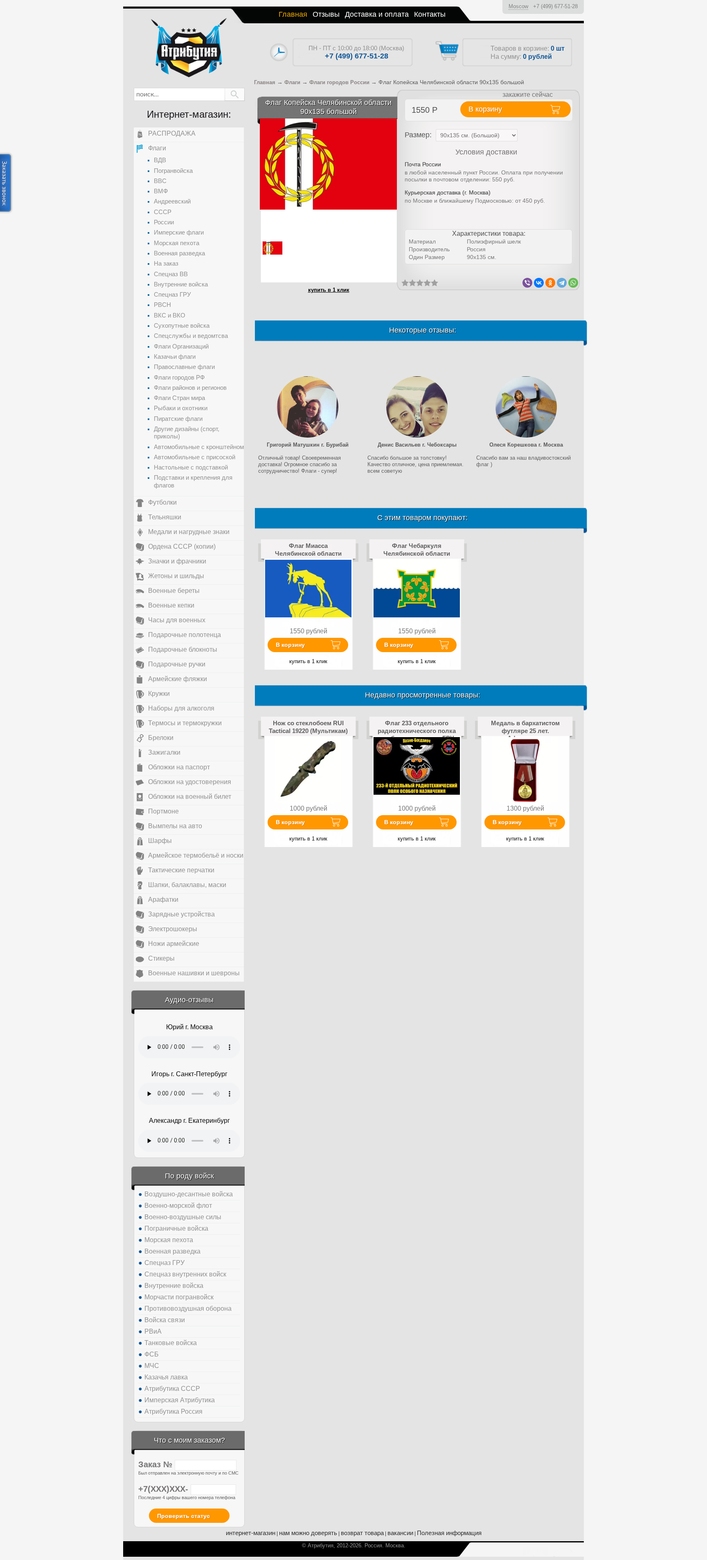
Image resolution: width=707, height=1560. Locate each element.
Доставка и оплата (377, 14)
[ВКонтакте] (539, 283)
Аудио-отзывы (189, 1000)
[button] (235, 94)
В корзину (290, 644)
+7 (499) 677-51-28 (555, 6)
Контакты (430, 14)
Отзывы (326, 14)
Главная (293, 14)
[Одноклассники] (550, 283)
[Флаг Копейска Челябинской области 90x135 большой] (328, 164)
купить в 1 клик (328, 290)
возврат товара (362, 1532)
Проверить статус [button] (183, 1516)
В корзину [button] (485, 109)
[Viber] (527, 283)
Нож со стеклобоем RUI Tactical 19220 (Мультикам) (308, 727)
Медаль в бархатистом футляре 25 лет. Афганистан (525, 731)
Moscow (518, 6)
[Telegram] (562, 283)
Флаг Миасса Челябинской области (308, 549)
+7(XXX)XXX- (164, 1488)
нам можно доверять (308, 1532)
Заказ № (156, 1464)
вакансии (400, 1532)
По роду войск (189, 1176)
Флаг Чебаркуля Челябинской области (416, 549)
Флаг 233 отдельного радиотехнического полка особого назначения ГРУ (417, 731)
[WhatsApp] (573, 283)
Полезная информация (449, 1532)
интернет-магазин (250, 1532)
